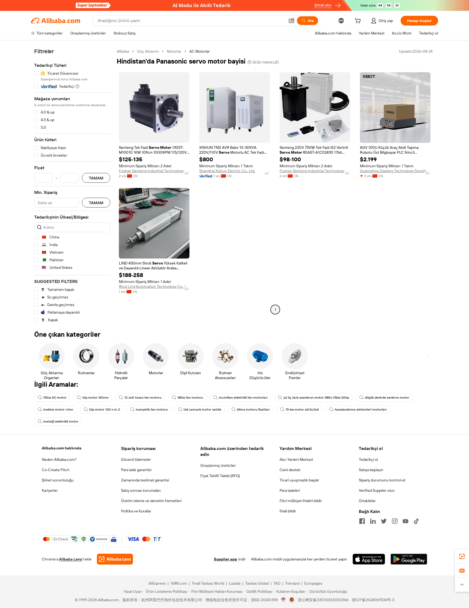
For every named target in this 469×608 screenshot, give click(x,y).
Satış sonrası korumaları (141, 490)
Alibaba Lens (70, 559)
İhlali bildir (288, 511)
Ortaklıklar (367, 501)
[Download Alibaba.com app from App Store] (369, 559)
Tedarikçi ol (368, 459)
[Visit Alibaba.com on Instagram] (394, 521)
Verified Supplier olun (377, 490)
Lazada (234, 583)
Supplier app (225, 559)
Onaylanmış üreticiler (218, 465)
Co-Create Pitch (55, 470)
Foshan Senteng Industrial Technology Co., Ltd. (154, 171)
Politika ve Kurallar (136, 511)
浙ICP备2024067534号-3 (373, 600)
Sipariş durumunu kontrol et (382, 480)
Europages (313, 583)
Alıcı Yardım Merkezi (296, 459)
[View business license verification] (283, 600)
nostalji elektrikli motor (60, 421)
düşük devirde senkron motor (387, 397)
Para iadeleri (290, 490)
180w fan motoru (190, 397)
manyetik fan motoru (152, 409)
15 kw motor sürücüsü (302, 409)
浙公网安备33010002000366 (323, 600)
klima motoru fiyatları (253, 409)
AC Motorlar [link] (199, 51)
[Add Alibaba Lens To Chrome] (115, 559)
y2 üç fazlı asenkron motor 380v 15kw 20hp (316, 397)
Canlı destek (290, 470)
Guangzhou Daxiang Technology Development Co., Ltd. (395, 171)
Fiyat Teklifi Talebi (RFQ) (220, 476)
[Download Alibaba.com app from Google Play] (409, 559)
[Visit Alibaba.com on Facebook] (362, 521)
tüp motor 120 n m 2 (104, 409)
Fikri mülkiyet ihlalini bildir (301, 501)
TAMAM (96, 178)
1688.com (178, 583)
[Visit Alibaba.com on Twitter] (384, 521)
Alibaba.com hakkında (61, 448)
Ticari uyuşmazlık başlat (299, 480)
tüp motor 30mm (95, 397)
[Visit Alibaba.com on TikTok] (416, 521)
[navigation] (72, 186)
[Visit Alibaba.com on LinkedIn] (373, 521)
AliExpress (157, 583)
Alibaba (123, 51)
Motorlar (174, 51)
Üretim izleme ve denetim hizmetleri (151, 501)
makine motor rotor (58, 409)
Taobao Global (257, 583)
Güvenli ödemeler (136, 459)
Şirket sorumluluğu (58, 480)
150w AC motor (54, 397)
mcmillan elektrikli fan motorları (243, 397)
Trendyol (292, 583)
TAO (276, 583)
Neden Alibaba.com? (59, 459)
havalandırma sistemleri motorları (361, 409)
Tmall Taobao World (208, 583)
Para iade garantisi (136, 470)
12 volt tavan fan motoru (142, 397)
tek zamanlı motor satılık (202, 409)
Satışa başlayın (371, 470)
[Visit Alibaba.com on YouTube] (405, 521)
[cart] (359, 21)
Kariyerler (50, 490)
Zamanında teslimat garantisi (145, 480)
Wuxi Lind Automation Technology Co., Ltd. (154, 286)
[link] (462, 556)
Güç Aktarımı (148, 51)
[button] (291, 20)
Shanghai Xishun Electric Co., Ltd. (227, 171)
